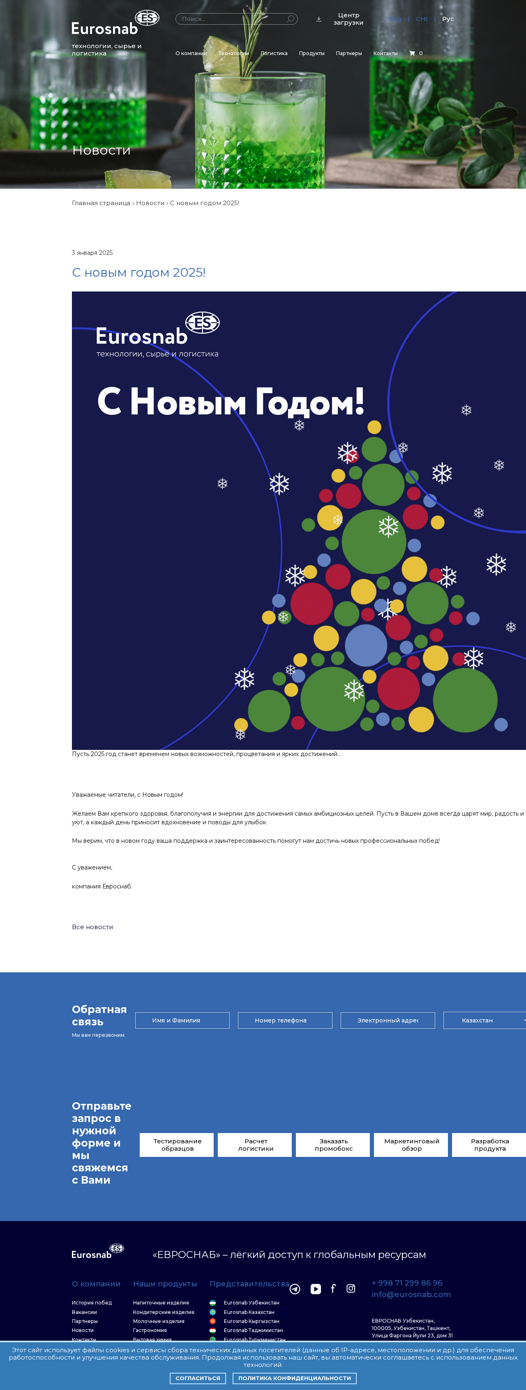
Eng (395, 19)
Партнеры (349, 53)
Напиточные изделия (161, 1303)
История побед (92, 1303)
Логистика (274, 53)
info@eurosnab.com (411, 1295)
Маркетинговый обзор (412, 1144)
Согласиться (197, 1378)
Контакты (386, 53)
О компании (191, 53)
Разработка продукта (490, 1144)
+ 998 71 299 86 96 (407, 1283)
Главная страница (101, 203)
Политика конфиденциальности (294, 1378)
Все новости (92, 927)
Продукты (312, 53)
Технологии (234, 53)
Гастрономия (150, 1330)
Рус (448, 19)
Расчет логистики (256, 1144)
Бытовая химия (152, 1340)
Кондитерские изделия (163, 1312)
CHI (422, 19)
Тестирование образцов (178, 1144)
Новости (150, 203)
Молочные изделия (159, 1321)
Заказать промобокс (334, 1144)
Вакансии (84, 1312)
